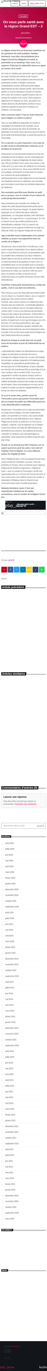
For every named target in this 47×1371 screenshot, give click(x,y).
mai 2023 (9, 1068)
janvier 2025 (10, 953)
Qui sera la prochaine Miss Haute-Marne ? (25, 1323)
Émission (6, 1249)
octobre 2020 (10, 1207)
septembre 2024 (12, 976)
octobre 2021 (10, 1138)
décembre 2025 (11, 889)
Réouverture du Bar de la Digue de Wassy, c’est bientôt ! (28, 1300)
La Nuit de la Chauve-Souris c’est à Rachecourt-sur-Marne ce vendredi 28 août (23, 769)
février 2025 (10, 947)
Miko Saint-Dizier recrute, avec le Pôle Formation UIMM (28, 1277)
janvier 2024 (10, 1022)
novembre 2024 (11, 964)
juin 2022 (9, 1092)
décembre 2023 (11, 1028)
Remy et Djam (11, 1253)
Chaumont (7, 711)
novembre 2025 (11, 895)
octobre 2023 (10, 1040)
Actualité (23, 16)
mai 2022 (9, 1097)
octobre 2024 (10, 970)
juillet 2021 (9, 1155)
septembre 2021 (12, 1144)
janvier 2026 (10, 884)
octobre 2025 (10, 901)
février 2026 (10, 878)
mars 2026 (9, 872)
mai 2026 (9, 861)
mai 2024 (9, 999)
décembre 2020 (11, 1196)
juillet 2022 (9, 1086)
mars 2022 (9, 1109)
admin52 (11, 560)
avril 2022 (9, 1103)
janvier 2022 (10, 1120)
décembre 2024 (11, 959)
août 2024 (9, 982)
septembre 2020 (12, 1213)
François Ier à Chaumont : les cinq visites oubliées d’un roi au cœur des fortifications (23, 718)
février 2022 (10, 1115)
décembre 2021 (11, 1126)
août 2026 (9, 843)
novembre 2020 (11, 1201)
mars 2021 (9, 1178)
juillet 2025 (9, 918)
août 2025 (9, 912)
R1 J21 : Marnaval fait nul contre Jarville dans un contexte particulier (28, 1314)
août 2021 (9, 1149)
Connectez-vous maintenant (25, 804)
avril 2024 (9, 1005)
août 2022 (9, 1080)
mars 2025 (9, 941)
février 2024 (10, 1016)
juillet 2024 (9, 988)
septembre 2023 (12, 1045)
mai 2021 (9, 1167)
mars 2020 (9, 1219)
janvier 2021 (10, 1190)
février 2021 (10, 1184)
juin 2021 (9, 1161)
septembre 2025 (12, 907)
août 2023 (9, 1051)
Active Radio (15, 1346)
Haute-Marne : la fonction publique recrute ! (24, 1289)
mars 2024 (9, 1011)
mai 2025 (9, 930)
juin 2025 (9, 924)
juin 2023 (9, 1063)
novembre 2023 (11, 1034)
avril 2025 (9, 936)
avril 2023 (9, 1074)
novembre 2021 (11, 1132)
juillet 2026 (9, 849)
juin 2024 (9, 993)
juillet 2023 (9, 1057)
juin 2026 (9, 855)
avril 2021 (9, 1172)
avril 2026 (9, 866)
